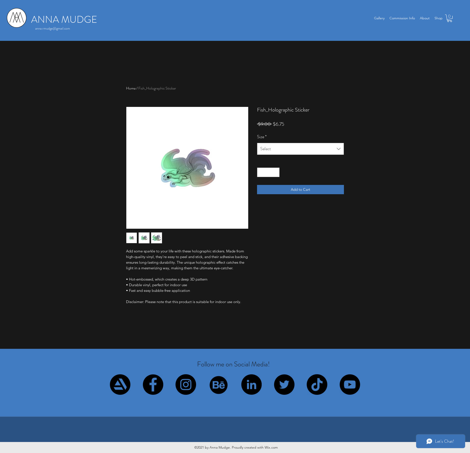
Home (131, 88)
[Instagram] (186, 384)
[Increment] (275, 172)
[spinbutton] (268, 172)
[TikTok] (317, 384)
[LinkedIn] (251, 384)
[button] (449, 18)
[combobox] (300, 149)
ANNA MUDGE (64, 19)
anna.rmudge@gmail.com (52, 28)
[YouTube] (350, 384)
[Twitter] (284, 384)
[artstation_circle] (120, 384)
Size (262, 137)
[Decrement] (261, 172)
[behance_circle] (218, 384)
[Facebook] (153, 384)
